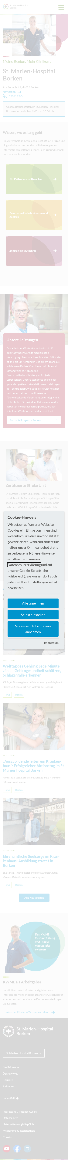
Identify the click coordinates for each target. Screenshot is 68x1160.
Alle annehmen (33, 603)
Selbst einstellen (33, 615)
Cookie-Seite (29, 570)
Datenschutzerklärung (24, 565)
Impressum (51, 642)
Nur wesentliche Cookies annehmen (33, 629)
